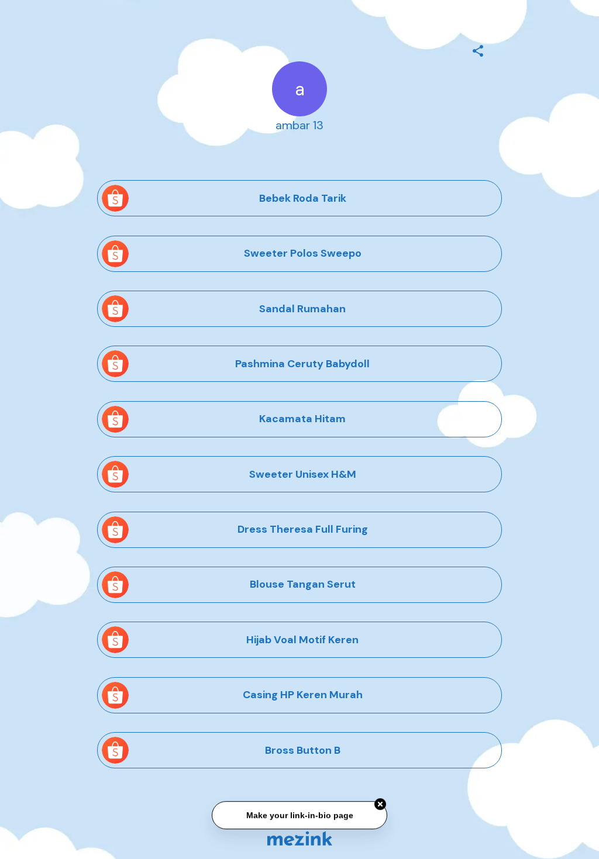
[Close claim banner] (380, 805)
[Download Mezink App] (299, 838)
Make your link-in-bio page (299, 815)
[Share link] (478, 49)
